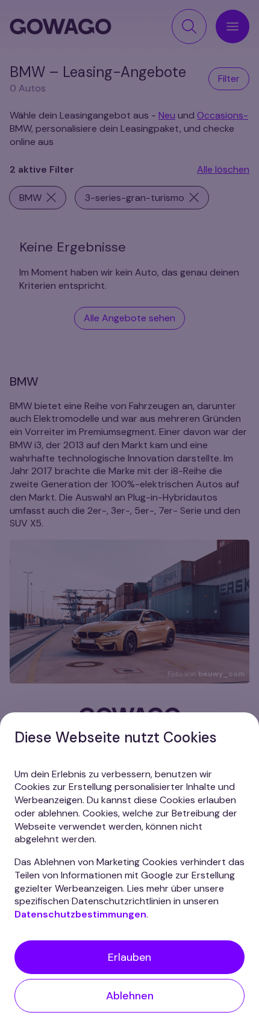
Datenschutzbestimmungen (80, 914)
